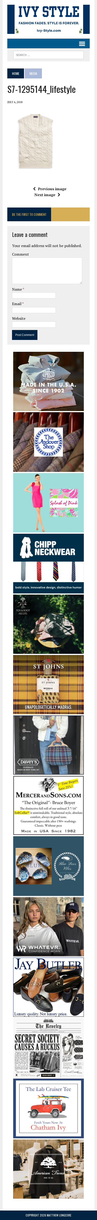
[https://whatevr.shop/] (48, 953)
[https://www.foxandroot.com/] (48, 650)
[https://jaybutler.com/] (48, 1013)
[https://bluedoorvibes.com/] (48, 892)
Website (18, 318)
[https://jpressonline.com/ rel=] (48, 408)
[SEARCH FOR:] (48, 54)
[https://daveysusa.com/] (48, 771)
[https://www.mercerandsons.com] (48, 832)
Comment (20, 254)
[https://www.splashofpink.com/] (48, 529)
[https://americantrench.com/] (48, 1195)
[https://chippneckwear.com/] (48, 590)
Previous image (52, 188)
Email (17, 303)
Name (17, 289)
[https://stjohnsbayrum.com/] (48, 711)
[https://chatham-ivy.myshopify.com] (48, 1135)
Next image (44, 194)
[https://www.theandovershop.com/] (48, 468)
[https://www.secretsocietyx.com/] (48, 1074)
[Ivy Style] (48, 19)
